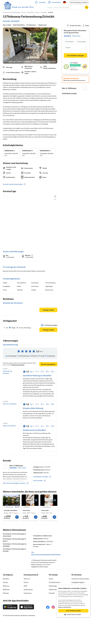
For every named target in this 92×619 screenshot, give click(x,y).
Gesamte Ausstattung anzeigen (13, 184)
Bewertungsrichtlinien (18, 365)
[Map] (30, 221)
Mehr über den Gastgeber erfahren (14, 483)
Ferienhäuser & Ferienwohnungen (11, 12)
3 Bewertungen (22, 467)
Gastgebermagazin (78, 582)
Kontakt (52, 593)
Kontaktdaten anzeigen (69, 93)
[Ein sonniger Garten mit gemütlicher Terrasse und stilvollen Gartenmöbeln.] (30, 45)
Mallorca (6, 586)
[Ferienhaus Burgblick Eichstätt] (11, 500)
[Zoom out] (55, 199)
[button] (73, 614)
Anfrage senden (48, 310)
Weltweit (6, 589)
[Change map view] (5, 197)
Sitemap (6, 593)
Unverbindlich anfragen (75, 55)
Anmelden (42, 2)
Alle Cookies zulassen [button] (73, 610)
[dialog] (73, 601)
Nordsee (6, 579)
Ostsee (5, 582)
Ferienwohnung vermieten (79, 2)
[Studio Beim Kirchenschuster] (48, 500)
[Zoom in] (55, 196)
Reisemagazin (54, 586)
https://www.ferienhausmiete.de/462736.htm (45, 554)
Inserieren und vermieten (80, 579)
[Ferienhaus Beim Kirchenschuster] (30, 500)
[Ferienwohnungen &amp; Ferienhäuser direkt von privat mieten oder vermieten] (19, 7)
